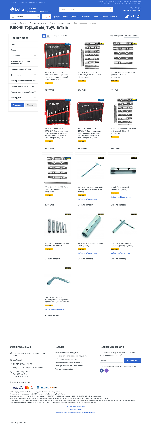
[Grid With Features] (44, 36)
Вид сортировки (116, 36)
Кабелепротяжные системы (66, 359)
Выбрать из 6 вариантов (87, 253)
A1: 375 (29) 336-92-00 (22, 364)
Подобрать (17, 105)
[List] (48, 36)
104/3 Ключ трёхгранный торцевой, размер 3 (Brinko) (122, 244)
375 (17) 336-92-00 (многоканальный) (28, 368)
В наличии (15, 56)
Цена (13, 44)
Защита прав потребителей (75, 406)
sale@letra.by (18, 360)
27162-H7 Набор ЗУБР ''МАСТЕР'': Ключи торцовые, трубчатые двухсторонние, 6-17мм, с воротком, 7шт (57, 76)
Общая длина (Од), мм (21, 69)
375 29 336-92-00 (131, 10)
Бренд (14, 50)
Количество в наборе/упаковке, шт (20, 62)
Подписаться (132, 360)
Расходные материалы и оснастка (69, 366)
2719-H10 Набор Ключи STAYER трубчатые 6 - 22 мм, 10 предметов (89, 75)
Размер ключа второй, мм (22, 92)
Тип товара (16, 75)
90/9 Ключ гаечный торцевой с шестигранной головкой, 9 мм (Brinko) (90, 189)
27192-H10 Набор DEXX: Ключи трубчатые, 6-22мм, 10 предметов (123, 131)
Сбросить (31, 105)
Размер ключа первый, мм (22, 86)
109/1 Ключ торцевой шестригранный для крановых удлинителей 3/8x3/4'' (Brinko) (57, 299)
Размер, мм (16, 98)
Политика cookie (76, 409)
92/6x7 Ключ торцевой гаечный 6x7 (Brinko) (120, 188)
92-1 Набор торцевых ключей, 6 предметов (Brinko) (57, 244)
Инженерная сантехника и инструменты (71, 356)
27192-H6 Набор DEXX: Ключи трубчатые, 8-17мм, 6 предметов (57, 189)
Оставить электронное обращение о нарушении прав (75, 412)
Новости (42, 2)
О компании (22, 2)
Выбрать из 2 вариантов (54, 309)
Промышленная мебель (64, 369)
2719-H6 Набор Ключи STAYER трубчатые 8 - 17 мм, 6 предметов (123, 75)
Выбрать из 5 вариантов (87, 199)
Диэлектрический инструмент (67, 353)
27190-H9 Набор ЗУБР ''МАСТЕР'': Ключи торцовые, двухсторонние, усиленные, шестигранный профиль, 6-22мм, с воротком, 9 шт (89, 133)
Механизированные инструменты (68, 362)
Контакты (33, 2)
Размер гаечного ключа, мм (23, 81)
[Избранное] (132, 17)
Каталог (19, 17)
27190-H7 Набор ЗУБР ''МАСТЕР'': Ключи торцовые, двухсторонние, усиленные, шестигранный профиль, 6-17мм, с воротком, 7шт (56, 133)
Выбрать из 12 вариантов (121, 197)
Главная (13, 2)
